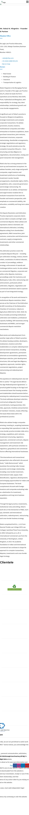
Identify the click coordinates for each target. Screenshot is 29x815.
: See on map (6, 64)
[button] (27, 2)
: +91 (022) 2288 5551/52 (10, 61)
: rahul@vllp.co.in (8, 58)
